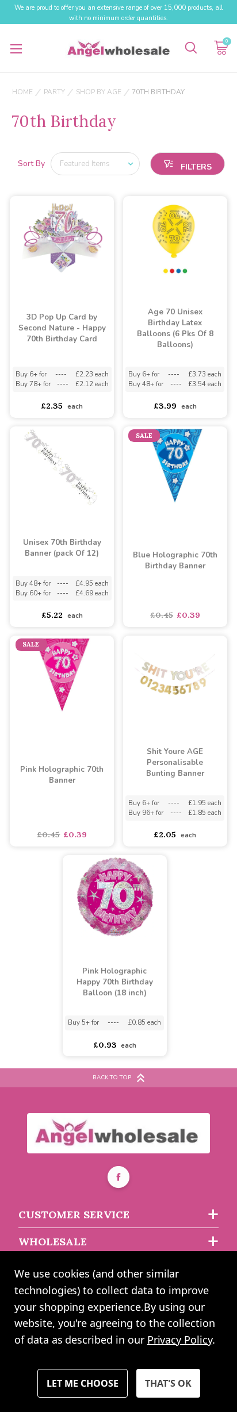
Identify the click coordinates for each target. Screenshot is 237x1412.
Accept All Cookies (168, 1383)
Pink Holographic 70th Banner (62, 775)
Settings (82, 1383)
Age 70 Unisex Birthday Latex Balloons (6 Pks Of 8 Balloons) (175, 328)
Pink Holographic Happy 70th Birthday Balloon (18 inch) (115, 982)
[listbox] (95, 163)
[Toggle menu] (16, 48)
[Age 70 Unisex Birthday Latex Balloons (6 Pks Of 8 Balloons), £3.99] (175, 238)
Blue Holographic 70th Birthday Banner (175, 560)
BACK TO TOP (112, 1078)
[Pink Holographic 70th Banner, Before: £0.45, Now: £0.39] (62, 677)
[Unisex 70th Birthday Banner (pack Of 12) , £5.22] (62, 468)
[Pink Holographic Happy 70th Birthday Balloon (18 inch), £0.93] (114, 897)
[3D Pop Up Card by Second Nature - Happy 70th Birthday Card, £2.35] (62, 238)
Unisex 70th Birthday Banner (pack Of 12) (62, 548)
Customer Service (73, 1214)
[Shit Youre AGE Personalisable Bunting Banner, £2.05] (175, 677)
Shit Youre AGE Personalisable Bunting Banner (175, 763)
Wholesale (52, 1241)
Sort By (31, 163)
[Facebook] (118, 1179)
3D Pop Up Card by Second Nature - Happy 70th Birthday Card (62, 328)
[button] (187, 163)
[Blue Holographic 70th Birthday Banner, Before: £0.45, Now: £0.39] (175, 468)
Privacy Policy (179, 1339)
